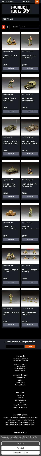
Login (23, 1)
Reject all (20, 448)
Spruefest (20, 397)
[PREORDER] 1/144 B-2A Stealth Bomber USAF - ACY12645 (20, 417)
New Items (20, 395)
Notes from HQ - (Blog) (20, 407)
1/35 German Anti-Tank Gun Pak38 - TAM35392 (20, 420)
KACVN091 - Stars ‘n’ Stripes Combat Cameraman (9, 100)
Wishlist (20, 380)
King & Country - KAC (8, 51)
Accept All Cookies (20, 452)
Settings (20, 443)
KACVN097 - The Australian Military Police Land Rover (28, 100)
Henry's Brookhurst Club (21, 405)
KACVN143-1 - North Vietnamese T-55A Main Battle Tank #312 (30, 143)
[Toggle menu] (3, 3)
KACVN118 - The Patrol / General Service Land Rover (10, 143)
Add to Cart (11, 68)
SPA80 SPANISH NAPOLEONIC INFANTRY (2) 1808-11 (20, 422)
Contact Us (20, 402)
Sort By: (15, 27)
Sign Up (29, 1)
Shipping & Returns (20, 385)
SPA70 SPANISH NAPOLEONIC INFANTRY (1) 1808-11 (20, 425)
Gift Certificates (20, 377)
